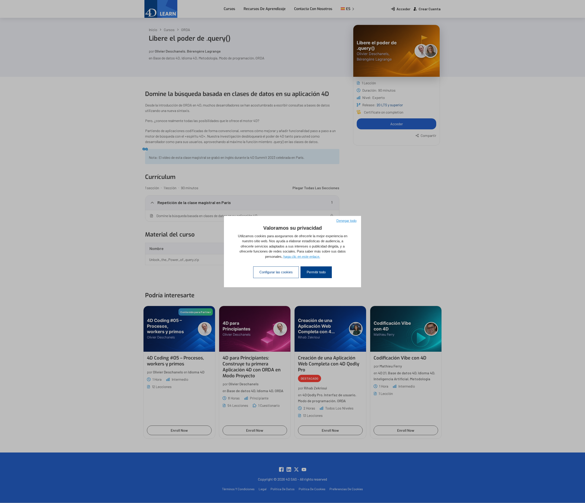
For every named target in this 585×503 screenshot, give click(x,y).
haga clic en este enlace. (301, 256)
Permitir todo (316, 272)
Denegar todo (346, 220)
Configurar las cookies (276, 272)
